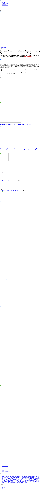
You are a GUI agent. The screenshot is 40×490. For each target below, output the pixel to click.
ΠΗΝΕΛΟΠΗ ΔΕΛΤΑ (34, 479)
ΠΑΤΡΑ (3, 482)
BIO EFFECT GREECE (10, 475)
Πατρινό (15, 475)
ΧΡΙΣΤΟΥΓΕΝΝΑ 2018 (24, 480)
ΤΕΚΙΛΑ (33, 481)
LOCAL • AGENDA (5, 469)
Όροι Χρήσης (4, 487)
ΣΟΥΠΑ (21, 479)
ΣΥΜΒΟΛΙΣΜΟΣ (18, 477)
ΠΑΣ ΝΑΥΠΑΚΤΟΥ (33, 475)
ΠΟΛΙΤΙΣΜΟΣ (8, 476)
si (2, 488)
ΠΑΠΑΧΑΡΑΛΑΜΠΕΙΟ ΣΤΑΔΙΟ (23, 475)
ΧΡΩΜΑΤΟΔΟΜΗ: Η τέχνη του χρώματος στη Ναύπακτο (15, 124)
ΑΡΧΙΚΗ (3, 2)
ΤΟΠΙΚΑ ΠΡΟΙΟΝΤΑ (25, 477)
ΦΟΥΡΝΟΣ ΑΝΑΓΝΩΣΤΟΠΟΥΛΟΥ (21, 476)
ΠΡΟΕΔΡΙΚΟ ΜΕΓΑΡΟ (6, 477)
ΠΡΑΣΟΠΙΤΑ (30, 478)
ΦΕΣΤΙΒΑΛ (20, 478)
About (3, 485)
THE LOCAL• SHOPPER (6, 471)
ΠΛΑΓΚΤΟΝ (30, 480)
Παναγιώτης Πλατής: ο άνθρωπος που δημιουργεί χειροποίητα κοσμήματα (20, 149)
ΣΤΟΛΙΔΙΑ (17, 480)
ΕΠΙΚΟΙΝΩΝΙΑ (5, 8)
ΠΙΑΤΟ (29, 476)
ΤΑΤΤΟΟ (25, 479)
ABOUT (3, 7)
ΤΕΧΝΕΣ (16, 478)
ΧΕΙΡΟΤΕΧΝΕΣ (25, 478)
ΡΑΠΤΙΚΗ (4, 478)
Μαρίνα (1, 162)
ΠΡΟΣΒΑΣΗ (13, 477)
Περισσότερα (33, 165)
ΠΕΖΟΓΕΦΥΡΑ (10, 481)
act (5, 475)
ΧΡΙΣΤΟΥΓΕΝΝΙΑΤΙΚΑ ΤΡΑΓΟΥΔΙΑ (8, 480)
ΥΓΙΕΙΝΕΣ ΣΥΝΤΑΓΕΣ (16, 479)
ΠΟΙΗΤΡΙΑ (37, 481)
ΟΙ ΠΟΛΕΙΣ (4, 4)
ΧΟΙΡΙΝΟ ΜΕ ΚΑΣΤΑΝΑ (26, 481)
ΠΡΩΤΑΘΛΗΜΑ (5, 479)
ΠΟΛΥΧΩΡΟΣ (11, 478)
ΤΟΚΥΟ (37, 477)
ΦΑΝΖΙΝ (12, 482)
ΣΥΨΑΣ (7, 478)
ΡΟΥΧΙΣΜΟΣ (36, 476)
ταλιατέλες (38, 478)
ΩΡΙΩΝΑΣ (10, 479)
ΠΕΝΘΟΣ (32, 476)
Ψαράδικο (21, 482)
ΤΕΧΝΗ (28, 479)
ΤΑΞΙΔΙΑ (34, 480)
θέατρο (3, 475)
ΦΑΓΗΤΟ (12, 476)
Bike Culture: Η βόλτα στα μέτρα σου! (10, 100)
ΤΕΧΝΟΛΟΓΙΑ (17, 482)
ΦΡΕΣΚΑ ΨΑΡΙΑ (32, 477)
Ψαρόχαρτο (25, 482)
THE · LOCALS (5, 3)
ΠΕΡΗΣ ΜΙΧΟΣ (8, 482)
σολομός (34, 478)
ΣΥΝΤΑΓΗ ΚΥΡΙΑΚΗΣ (17, 481)
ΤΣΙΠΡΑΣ (3, 476)
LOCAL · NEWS (5, 5)
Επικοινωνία (4, 486)
